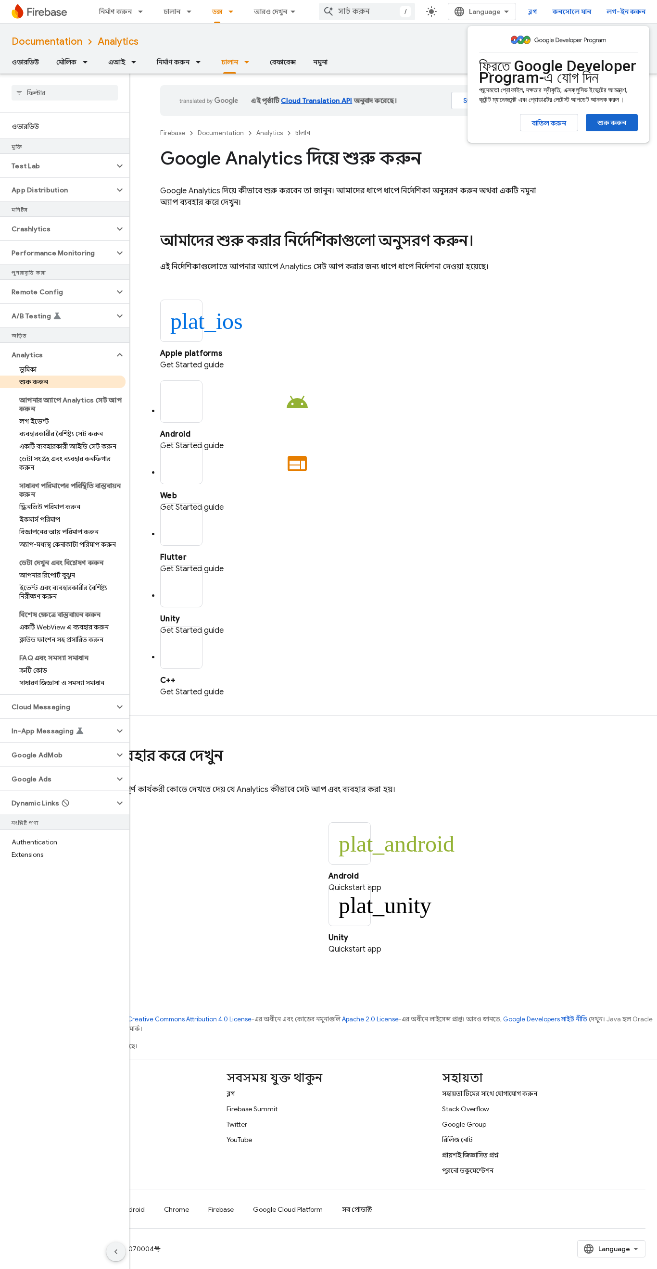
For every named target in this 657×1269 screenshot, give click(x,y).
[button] (57, 166)
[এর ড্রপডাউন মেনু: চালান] (191, 11)
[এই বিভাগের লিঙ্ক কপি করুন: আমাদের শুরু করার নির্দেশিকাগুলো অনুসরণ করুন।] (483, 242)
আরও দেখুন (270, 11)
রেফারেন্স (283, 62)
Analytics (118, 42)
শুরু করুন (611, 122)
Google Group (464, 1124)
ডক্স (217, 11)
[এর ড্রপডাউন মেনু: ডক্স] (233, 11)
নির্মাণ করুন (115, 11)
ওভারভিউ (25, 62)
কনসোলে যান (572, 11)
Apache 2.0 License (370, 1019)
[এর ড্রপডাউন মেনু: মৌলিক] (88, 62)
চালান (172, 11)
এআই (116, 62)
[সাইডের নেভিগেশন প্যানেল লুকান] (116, 1251)
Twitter (237, 1124)
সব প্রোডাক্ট (357, 1209)
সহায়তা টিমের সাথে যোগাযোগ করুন (489, 1093)
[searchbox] (65, 93)
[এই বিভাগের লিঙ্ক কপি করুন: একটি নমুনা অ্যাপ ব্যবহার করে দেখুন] (232, 757)
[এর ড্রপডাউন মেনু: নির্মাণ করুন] (143, 11)
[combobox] (367, 11)
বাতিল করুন (549, 123)
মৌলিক (66, 62)
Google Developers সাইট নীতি (545, 1019)
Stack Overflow (465, 1109)
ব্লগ (532, 11)
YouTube (239, 1139)
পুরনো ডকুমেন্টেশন (467, 1170)
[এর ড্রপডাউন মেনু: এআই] (136, 62)
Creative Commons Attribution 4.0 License (189, 1019)
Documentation (47, 42)
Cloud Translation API (316, 100)
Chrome (176, 1209)
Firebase (172, 133)
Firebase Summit (252, 1109)
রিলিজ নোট (457, 1139)
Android (132, 1209)
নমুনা (320, 62)
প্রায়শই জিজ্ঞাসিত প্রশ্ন (470, 1155)
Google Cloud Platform (288, 1209)
